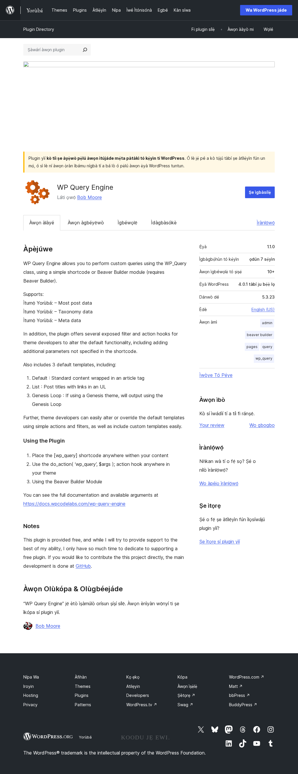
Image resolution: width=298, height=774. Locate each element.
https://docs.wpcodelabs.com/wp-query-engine (74, 504)
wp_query (264, 358)
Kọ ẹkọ (132, 676)
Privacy (30, 704)
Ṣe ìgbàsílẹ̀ (260, 192)
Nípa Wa (31, 676)
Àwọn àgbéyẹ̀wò (86, 223)
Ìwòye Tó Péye (216, 375)
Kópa (182, 676)
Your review (211, 425)
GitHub (83, 566)
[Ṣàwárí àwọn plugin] (85, 50)
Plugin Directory (38, 29)
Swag (185, 704)
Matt (236, 686)
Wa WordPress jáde (266, 10)
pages (252, 347)
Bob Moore (89, 197)
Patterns (83, 704)
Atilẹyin (133, 686)
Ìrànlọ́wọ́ (266, 223)
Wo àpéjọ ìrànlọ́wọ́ (218, 483)
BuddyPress (243, 704)
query (267, 347)
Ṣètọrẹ (186, 695)
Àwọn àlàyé (41, 223)
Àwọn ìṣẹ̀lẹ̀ (187, 686)
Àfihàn (81, 676)
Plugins (81, 695)
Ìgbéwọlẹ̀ (127, 223)
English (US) (263, 309)
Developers (137, 695)
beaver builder (259, 335)
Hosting (30, 695)
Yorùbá (85, 737)
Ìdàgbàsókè (164, 223)
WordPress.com (246, 676)
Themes (83, 686)
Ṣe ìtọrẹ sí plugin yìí (219, 541)
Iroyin (28, 686)
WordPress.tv (141, 704)
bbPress (239, 695)
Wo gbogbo (262, 425)
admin (267, 323)
